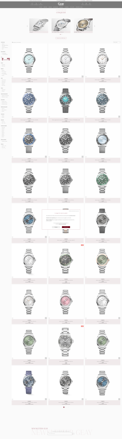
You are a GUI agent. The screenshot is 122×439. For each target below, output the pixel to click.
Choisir (56, 227)
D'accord (66, 227)
